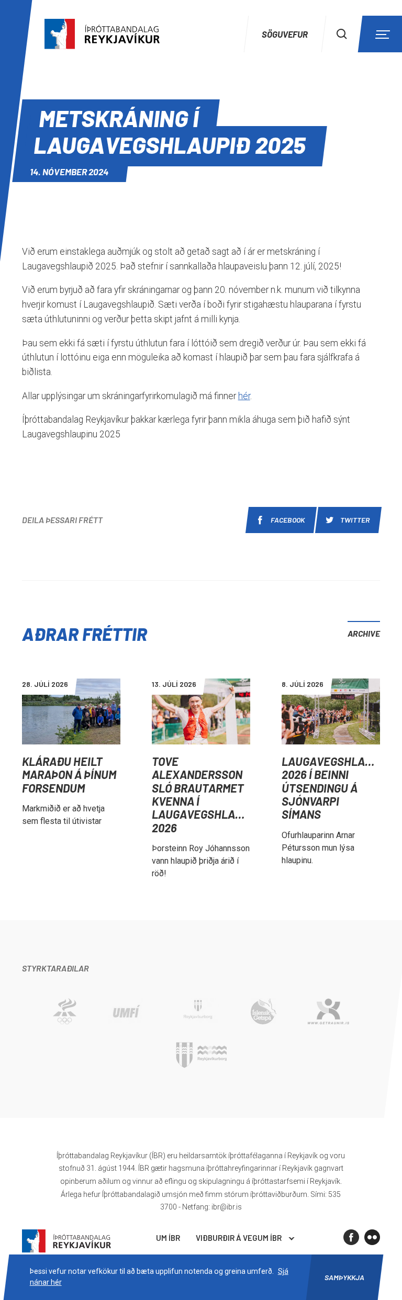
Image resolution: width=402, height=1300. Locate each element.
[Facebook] (351, 1237)
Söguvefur (285, 34)
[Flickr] (372, 1237)
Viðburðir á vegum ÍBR (239, 1237)
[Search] (341, 34)
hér (244, 396)
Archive (364, 633)
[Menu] (381, 34)
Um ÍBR (168, 1237)
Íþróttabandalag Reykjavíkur (66, 1241)
